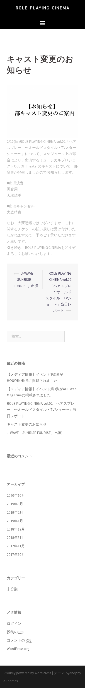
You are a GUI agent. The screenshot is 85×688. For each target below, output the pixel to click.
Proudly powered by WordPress (27, 673)
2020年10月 (16, 495)
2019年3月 (15, 503)
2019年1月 (15, 520)
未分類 (12, 589)
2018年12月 (16, 529)
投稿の (15, 632)
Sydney (71, 673)
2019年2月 (15, 512)
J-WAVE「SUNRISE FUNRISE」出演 (26, 279)
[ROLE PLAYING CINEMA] (42, 9)
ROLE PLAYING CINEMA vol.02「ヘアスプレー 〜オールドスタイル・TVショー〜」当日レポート (58, 292)
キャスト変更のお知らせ (27, 424)
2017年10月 (16, 554)
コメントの (19, 640)
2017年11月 (16, 546)
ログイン (14, 623)
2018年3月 (15, 537)
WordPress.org (18, 648)
